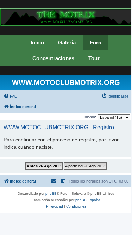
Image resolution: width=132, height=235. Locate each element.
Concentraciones (53, 58)
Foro (95, 42)
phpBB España (87, 200)
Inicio (37, 42)
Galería (67, 42)
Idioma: (90, 117)
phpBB (51, 194)
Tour (94, 58)
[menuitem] (11, 96)
